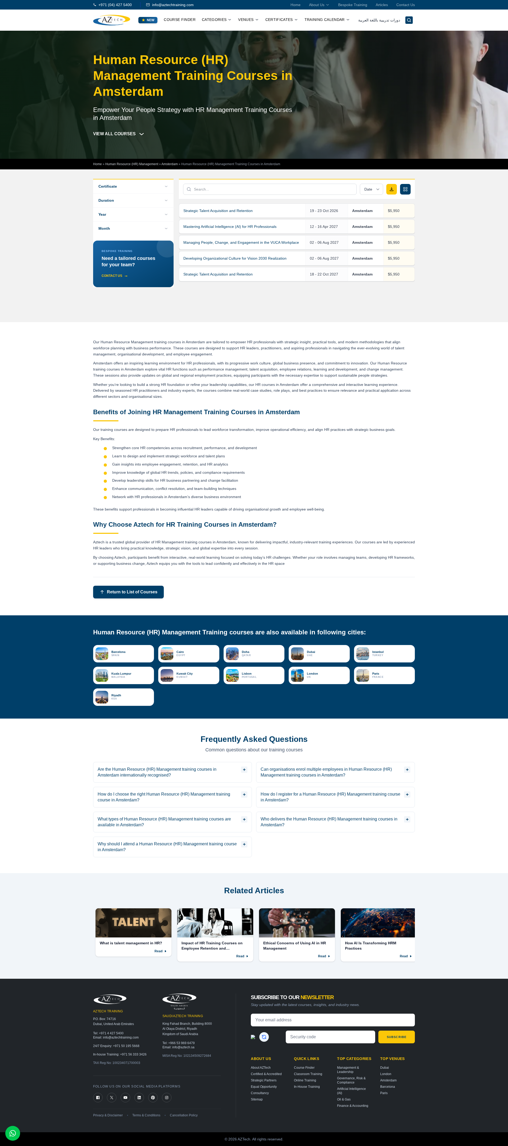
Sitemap (257, 1099)
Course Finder (180, 19)
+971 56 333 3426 (133, 1054)
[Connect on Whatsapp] (12, 1133)
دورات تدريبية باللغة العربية (379, 20)
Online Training (305, 1080)
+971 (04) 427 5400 (115, 5)
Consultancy (260, 1093)
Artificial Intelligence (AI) (351, 1091)
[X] (111, 1097)
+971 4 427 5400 (111, 1033)
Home (296, 5)
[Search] (409, 20)
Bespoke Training (352, 5)
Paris (384, 1093)
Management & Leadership (348, 1070)
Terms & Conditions (146, 1115)
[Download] (391, 189)
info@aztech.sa (183, 1047)
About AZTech (261, 1068)
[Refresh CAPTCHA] (264, 1037)
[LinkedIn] (139, 1097)
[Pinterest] (153, 1097)
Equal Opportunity (264, 1087)
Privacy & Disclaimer (108, 1115)
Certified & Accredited (266, 1074)
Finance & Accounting (352, 1106)
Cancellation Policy (184, 1115)
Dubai (384, 1068)
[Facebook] (98, 1097)
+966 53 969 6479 (181, 1043)
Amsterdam (169, 164)
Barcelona (387, 1087)
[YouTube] (125, 1097)
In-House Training (307, 1087)
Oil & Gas (344, 1099)
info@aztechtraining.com (173, 5)
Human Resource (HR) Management (131, 164)
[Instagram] (166, 1097)
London (385, 1074)
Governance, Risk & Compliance (351, 1080)
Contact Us (405, 5)
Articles (382, 5)
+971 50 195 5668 (126, 1046)
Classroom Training (308, 1074)
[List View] (405, 189)
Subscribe (396, 1037)
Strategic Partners (263, 1080)
